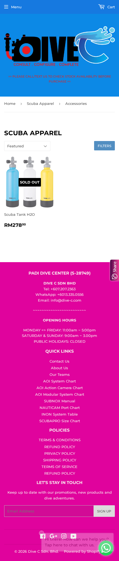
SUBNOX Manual (59, 401)
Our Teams (60, 374)
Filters (104, 146)
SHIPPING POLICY (59, 460)
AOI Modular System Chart (59, 394)
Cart (110, 7)
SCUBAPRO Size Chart (59, 421)
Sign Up (104, 511)
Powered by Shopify (82, 551)
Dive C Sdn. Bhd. (43, 551)
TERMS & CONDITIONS (60, 440)
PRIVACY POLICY (59, 453)
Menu (16, 7)
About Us (59, 368)
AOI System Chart (59, 381)
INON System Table (60, 414)
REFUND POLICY (59, 447)
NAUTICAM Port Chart (60, 407)
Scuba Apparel (40, 103)
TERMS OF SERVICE (59, 466)
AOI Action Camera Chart (60, 387)
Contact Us (59, 361)
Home (9, 103)
